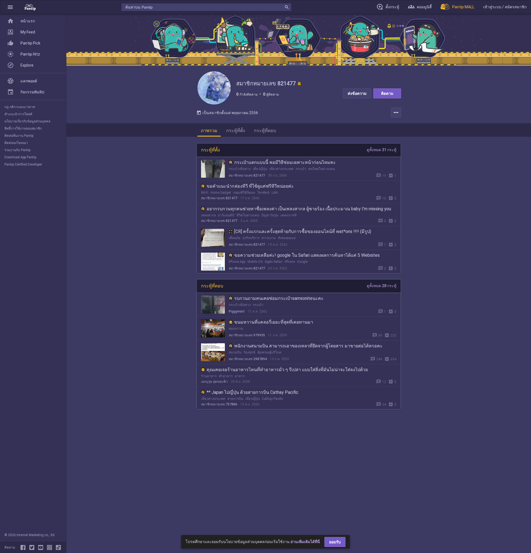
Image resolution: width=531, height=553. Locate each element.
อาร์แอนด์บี (226, 215)
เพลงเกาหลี (288, 215)
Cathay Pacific (272, 399)
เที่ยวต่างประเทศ (281, 169)
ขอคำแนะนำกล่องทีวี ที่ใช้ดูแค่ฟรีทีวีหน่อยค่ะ (250, 186)
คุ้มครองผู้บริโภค (269, 352)
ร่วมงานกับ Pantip (17, 150)
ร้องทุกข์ (249, 352)
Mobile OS (255, 262)
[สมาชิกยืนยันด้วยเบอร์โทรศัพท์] (299, 83)
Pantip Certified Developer (23, 164)
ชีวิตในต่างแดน (247, 215)
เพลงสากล (208, 215)
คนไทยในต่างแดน (321, 169)
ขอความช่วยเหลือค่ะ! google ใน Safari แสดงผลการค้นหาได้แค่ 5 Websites (307, 255)
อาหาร (239, 376)
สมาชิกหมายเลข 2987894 (248, 359)
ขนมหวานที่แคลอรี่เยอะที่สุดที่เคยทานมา (273, 322)
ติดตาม (387, 93)
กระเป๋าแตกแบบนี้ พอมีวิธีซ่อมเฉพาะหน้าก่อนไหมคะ (285, 162)
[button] (10, 7)
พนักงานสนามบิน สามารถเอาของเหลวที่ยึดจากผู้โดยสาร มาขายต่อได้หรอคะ (308, 345)
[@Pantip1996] (32, 547)
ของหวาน (236, 329)
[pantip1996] (41, 547)
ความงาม (269, 238)
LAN (275, 193)
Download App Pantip (20, 157)
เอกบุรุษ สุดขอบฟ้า (214, 382)
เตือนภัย (234, 238)
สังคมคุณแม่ (287, 238)
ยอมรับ (335, 542)
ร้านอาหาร (209, 376)
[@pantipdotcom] (50, 547)
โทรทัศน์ (263, 193)
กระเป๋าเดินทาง (240, 169)
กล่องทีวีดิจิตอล (244, 193)
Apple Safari (273, 262)
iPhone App (237, 262)
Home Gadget (220, 193)
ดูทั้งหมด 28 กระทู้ (381, 286)
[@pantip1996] (58, 547)
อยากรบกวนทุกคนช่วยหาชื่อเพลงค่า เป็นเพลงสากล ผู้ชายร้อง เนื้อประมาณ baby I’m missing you (299, 208)
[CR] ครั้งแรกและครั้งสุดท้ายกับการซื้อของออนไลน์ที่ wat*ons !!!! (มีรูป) (302, 231)
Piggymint (237, 311)
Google (302, 262)
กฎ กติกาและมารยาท (19, 107)
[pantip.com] (30, 7)
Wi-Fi (204, 193)
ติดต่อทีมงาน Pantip (18, 136)
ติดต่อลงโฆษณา (16, 143)
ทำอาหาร (226, 376)
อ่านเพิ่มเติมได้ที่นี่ (305, 541)
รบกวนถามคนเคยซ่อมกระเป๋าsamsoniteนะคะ (279, 298)
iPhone (290, 262)
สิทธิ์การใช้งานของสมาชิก (23, 128)
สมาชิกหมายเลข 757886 (219, 404)
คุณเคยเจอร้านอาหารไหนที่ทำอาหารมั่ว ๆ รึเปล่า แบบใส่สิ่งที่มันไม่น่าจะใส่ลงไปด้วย (287, 369)
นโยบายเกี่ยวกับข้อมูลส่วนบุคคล (27, 121)
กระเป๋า (301, 169)
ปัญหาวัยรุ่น (269, 215)
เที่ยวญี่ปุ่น (260, 169)
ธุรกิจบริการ (251, 238)
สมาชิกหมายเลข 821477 (247, 175)
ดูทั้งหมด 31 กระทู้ (381, 150)
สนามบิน (235, 352)
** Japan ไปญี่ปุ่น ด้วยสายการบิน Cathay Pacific (252, 392)
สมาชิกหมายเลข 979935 (247, 335)
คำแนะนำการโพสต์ (18, 114)
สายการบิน (235, 399)
